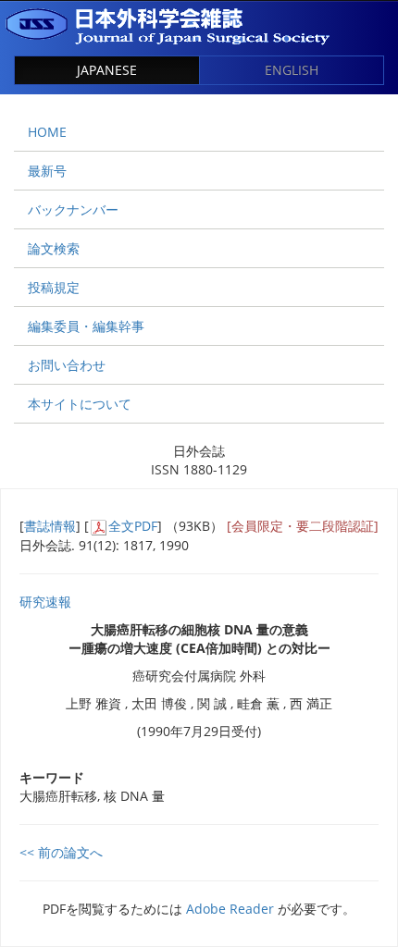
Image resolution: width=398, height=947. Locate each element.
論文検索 (54, 248)
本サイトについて (79, 403)
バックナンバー (73, 209)
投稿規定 (54, 287)
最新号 (47, 170)
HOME (47, 132)
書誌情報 (50, 526)
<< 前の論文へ (61, 852)
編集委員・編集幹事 (86, 326)
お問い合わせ (67, 365)
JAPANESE (107, 70)
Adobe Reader (230, 908)
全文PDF (132, 526)
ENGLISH (291, 70)
